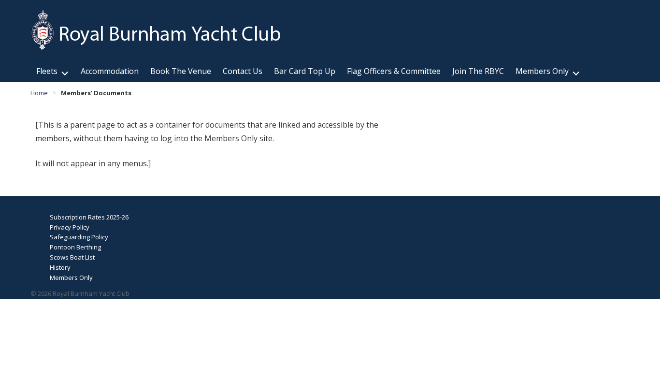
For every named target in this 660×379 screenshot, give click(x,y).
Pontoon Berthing (75, 247)
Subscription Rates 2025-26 (89, 217)
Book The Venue (180, 71)
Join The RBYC (478, 71)
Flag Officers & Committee (394, 71)
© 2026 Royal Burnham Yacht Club (79, 293)
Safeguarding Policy (79, 237)
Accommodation (110, 71)
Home (39, 92)
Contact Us (242, 71)
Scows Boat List (72, 257)
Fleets (46, 71)
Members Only (542, 71)
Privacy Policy (69, 227)
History (60, 267)
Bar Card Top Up (304, 71)
